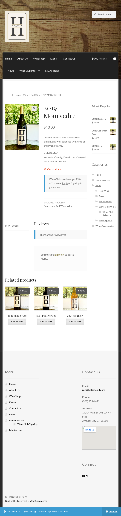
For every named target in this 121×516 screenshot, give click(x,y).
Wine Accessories (104, 226)
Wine (25, 95)
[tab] (17, 226)
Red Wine (35, 95)
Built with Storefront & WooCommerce (26, 500)
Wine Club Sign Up (27, 423)
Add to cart (17, 321)
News (11, 70)
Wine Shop (39, 58)
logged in (59, 254)
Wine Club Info (27, 70)
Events (54, 58)
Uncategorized (103, 180)
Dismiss (113, 511)
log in (65, 183)
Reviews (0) (12, 225)
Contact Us (69, 58)
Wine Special (105, 220)
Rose (101, 196)
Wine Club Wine (107, 206)
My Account (52, 70)
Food (98, 174)
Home (8, 58)
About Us (22, 58)
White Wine (105, 201)
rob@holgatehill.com (93, 389)
